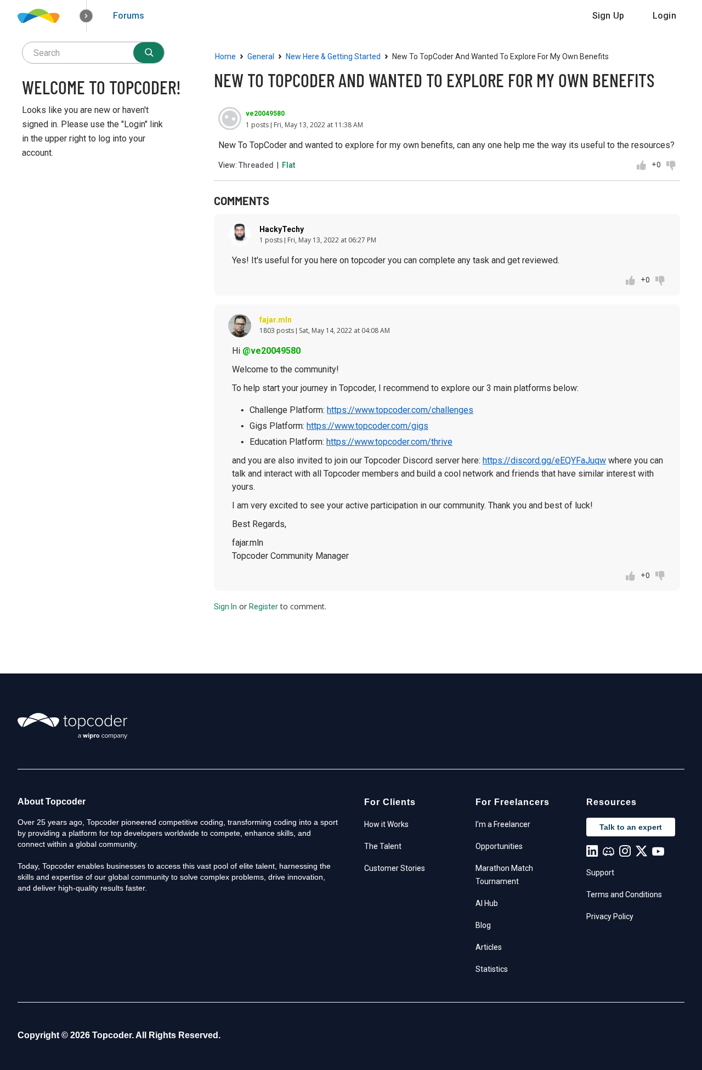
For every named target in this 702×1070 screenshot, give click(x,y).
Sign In (225, 606)
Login (664, 15)
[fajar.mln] (239, 325)
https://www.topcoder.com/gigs (367, 426)
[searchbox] (93, 53)
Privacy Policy (609, 916)
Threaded (256, 165)
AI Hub (486, 903)
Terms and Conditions (624, 894)
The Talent (382, 846)
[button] (86, 16)
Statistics (491, 969)
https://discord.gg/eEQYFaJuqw (544, 460)
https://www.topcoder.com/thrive (389, 442)
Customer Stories (394, 868)
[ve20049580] (229, 118)
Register (263, 606)
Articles (488, 947)
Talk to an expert (630, 827)
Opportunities (499, 846)
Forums (128, 15)
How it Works (386, 824)
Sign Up (608, 15)
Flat (288, 165)
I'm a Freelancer (502, 824)
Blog (483, 925)
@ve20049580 (271, 351)
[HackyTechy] (239, 235)
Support (600, 872)
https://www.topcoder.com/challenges (400, 410)
